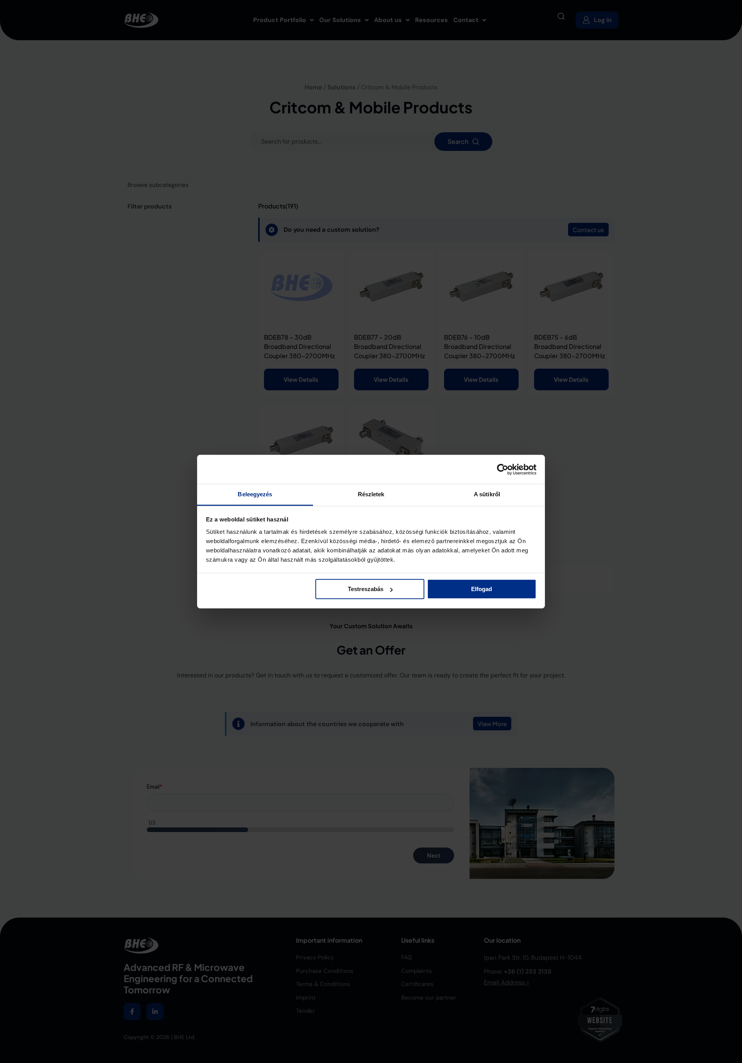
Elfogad (481, 589)
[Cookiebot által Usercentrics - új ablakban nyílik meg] (502, 469)
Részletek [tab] (371, 494)
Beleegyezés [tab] (255, 494)
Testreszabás (365, 589)
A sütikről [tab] (487, 494)
